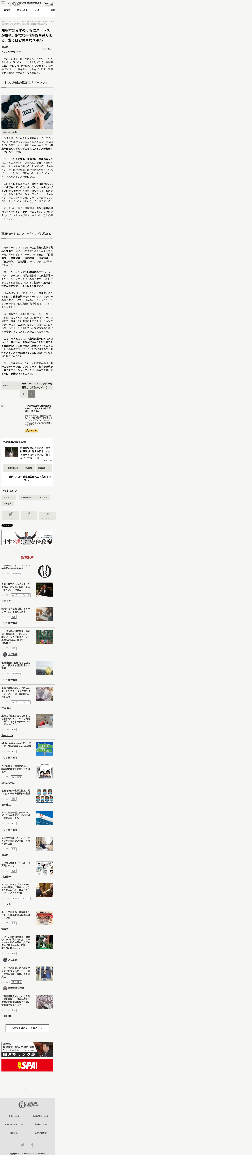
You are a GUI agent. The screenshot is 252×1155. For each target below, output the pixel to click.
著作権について (41, 1124)
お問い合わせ (41, 1133)
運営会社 (14, 1133)
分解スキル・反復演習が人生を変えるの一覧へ (30, 478)
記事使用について (41, 1116)
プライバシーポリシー (13, 1124)
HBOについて (14, 1116)
